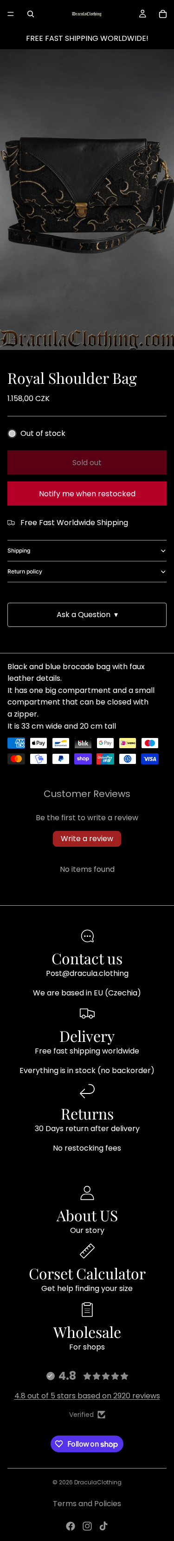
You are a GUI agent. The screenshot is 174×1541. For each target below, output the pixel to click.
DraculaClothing (98, 1482)
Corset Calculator (87, 1273)
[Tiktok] (103, 1526)
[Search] (30, 14)
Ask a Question (87, 614)
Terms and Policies (87, 1503)
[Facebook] (70, 1526)
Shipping (18, 550)
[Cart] (163, 14)
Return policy (24, 571)
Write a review (87, 838)
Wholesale (87, 1332)
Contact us (87, 958)
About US (87, 1215)
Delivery (87, 1036)
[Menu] (10, 14)
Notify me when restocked (87, 493)
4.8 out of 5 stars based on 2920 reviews (87, 1395)
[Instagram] (87, 1526)
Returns (87, 1113)
